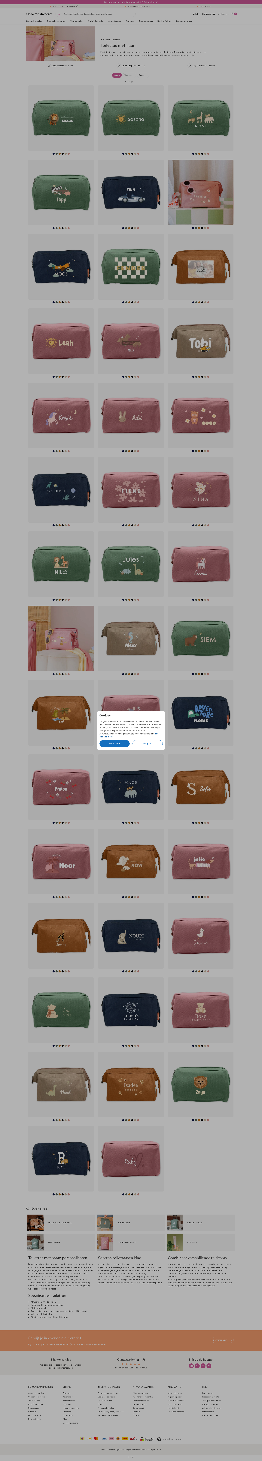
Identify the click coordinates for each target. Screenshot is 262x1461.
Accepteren (114, 743)
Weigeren (147, 743)
